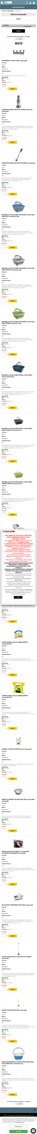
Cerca (18, 19)
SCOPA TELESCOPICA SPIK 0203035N (14, 1010)
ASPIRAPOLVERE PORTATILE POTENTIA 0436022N (18, 163)
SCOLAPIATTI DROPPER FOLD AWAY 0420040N (17, 905)
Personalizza (18, 1126)
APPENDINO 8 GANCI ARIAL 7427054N (14, 60)
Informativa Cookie (20, 1122)
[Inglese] (6, 531)
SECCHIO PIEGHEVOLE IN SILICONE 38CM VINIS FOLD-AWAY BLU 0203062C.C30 (18, 1062)
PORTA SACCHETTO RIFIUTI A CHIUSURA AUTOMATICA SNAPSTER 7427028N (15, 852)
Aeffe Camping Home (18, 7)
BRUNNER (5, 69)
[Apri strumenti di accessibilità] (33, 1131)
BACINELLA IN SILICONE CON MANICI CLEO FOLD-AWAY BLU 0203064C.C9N (18, 215)
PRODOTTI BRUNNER (18, 26)
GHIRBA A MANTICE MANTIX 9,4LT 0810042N (16, 749)
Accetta (18, 1131)
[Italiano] (4, 531)
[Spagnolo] (11, 531)
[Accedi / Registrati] (30, 2)
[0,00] (34, 2)
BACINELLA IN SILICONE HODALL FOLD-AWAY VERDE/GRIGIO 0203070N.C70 (17, 482)
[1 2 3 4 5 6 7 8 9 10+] (5, 89)
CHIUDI (35, 1118)
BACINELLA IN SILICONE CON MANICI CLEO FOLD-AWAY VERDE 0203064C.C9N (18, 322)
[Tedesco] (13, 531)
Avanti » (20, 39)
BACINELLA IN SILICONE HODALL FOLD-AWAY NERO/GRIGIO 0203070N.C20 (17, 429)
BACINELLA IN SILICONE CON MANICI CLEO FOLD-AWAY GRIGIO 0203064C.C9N (18, 269)
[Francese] (8, 531)
